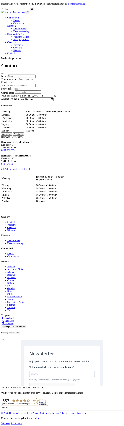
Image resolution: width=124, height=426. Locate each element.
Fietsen (16, 20)
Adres (4, 85)
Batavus (11, 274)
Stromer (11, 304)
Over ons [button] (11, 42)
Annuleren (6, 134)
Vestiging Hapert (21, 39)
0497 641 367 (8, 164)
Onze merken (19, 23)
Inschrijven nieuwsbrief (12, 326)
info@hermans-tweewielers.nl (15, 169)
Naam (4, 76)
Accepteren (16, 423)
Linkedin (8, 323)
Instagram (9, 321)
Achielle (11, 266)
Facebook (9, 318)
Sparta (10, 299)
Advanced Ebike (15, 269)
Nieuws (17, 50)
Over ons (17, 47)
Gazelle (11, 288)
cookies (36, 418)
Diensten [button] (11, 26)
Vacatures (18, 45)
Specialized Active (16, 302)
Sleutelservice (19, 28)
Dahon (10, 283)
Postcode (5, 88)
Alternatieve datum (10, 99)
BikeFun (11, 277)
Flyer (9, 285)
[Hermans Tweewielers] (13, 12)
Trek (9, 310)
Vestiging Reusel (21, 36)
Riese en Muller (14, 296)
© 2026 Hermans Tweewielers (15, 413)
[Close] (2, 73)
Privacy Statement (41, 413)
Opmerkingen (7, 93)
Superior (11, 307)
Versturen (18, 134)
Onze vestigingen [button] (15, 34)
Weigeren (5, 423)
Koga (10, 291)
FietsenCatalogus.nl (77, 413)
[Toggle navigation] (28, 12)
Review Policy (59, 413)
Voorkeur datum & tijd (12, 95)
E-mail (4, 82)
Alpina (10, 272)
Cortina (10, 280)
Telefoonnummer (9, 79)
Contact (11, 53)
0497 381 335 (8, 150)
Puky (9, 294)
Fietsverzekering (21, 31)
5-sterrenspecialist (76, 3)
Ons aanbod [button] (13, 17)
